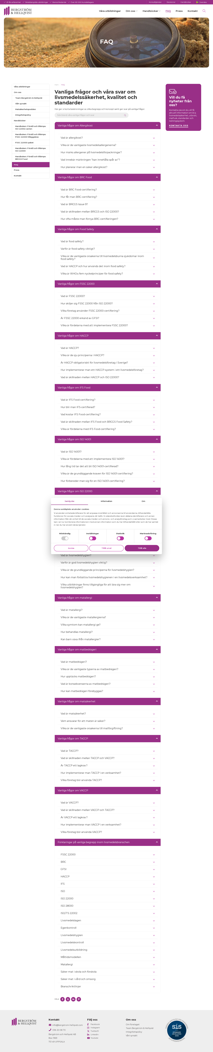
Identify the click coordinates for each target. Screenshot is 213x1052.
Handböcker (185, 2)
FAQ (168, 10)
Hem (57, 85)
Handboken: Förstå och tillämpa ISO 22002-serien (30, 127)
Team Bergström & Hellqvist (28, 98)
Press (179, 10)
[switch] (92, 538)
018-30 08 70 (59, 1030)
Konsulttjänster (155, 2)
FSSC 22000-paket (24, 142)
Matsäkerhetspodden (25, 109)
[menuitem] (201, 2)
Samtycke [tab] (69, 501)
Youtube (94, 1038)
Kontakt (193, 10)
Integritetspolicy (23, 115)
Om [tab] (143, 501)
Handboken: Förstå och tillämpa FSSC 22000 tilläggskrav (30, 135)
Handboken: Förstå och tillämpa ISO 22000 (30, 149)
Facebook (95, 1024)
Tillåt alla (142, 548)
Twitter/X (95, 1031)
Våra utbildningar (110, 10)
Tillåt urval (106, 548)
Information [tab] (106, 501)
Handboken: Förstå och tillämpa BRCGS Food (30, 157)
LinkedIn (94, 1034)
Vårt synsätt (21, 103)
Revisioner (171, 2)
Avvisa (71, 548)
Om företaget (133, 1024)
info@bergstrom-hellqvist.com (68, 1025)
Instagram (95, 1028)
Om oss (130, 10)
